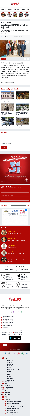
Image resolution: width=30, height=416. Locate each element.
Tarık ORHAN (11, 245)
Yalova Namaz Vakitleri (8, 319)
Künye (6, 396)
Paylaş (4, 58)
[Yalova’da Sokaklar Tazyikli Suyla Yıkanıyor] (7, 121)
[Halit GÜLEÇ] (4, 253)
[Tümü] (28, 205)
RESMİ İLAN (10, 380)
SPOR (16, 331)
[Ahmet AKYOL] (4, 232)
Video (6, 383)
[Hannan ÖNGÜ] (4, 239)
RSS (6, 344)
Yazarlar (7, 385)
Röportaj (7, 390)
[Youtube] (19, 312)
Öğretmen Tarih (12, 247)
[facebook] (5, 354)
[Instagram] (14, 312)
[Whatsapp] (21, 312)
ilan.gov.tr (21, 334)
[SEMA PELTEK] (4, 259)
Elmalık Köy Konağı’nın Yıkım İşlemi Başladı (25, 286)
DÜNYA (9, 334)
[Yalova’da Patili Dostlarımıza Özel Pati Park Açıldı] (7, 107)
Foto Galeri (8, 382)
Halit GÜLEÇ (11, 252)
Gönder (4, 147)
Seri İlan (7, 389)
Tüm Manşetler (6, 324)
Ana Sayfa (7, 357)
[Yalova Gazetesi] (15, 4)
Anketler (7, 394)
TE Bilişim (18, 349)
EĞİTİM (20, 331)
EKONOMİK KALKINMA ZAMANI (16, 254)
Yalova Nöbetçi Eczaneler (8, 316)
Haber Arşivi (5, 327)
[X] (11, 312)
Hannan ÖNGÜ (12, 238)
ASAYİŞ (14, 334)
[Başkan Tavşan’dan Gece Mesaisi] (22, 95)
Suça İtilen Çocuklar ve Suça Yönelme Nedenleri (17, 260)
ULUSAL (9, 376)
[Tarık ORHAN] (4, 246)
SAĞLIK (4, 334)
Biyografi (7, 392)
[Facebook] (9, 312)
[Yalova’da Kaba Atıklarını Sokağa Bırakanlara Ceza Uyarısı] (22, 107)
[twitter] (10, 354)
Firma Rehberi (9, 387)
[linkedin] (27, 354)
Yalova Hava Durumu (7, 317)
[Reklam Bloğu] (15, 168)
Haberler (3, 22)
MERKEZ (9, 22)
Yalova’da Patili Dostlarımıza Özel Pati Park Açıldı (6, 113)
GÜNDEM (3, 9)
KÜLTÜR (23, 9)
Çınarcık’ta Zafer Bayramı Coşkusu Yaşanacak (24, 278)
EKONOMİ (16, 9)
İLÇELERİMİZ (10, 378)
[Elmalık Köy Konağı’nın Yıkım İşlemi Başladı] (7, 95)
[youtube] (18, 354)
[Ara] (28, 4)
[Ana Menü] (1, 3)
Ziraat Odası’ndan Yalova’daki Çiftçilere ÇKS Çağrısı (9, 278)
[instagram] (14, 354)
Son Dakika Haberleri (7, 325)
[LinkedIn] (16, 312)
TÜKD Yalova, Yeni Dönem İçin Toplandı (10, 286)
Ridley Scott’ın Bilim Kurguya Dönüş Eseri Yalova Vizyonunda (24, 269)
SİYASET (10, 9)
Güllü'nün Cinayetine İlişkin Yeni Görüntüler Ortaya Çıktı (8, 269)
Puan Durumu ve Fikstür (8, 322)
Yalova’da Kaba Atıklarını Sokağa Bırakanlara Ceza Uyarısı (22, 113)
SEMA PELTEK (11, 258)
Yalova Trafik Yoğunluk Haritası (10, 320)
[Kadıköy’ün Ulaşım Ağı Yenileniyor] (22, 121)
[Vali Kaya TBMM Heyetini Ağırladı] (15, 48)
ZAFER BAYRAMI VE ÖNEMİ (15, 233)
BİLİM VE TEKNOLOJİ (19, 332)
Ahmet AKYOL (11, 231)
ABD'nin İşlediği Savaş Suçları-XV (16, 240)
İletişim (7, 398)
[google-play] (15, 338)
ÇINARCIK (23, 274)
